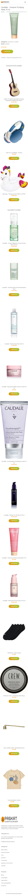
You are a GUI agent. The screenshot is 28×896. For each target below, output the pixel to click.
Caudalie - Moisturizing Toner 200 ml (14, 344)
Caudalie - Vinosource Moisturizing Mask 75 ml (14, 558)
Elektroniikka (4, 849)
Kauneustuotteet (5, 852)
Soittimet (3, 857)
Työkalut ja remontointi (7, 863)
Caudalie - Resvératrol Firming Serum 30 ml (14, 600)
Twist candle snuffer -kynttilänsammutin (14, 748)
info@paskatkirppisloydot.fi (8, 841)
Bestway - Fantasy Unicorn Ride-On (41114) (14, 194)
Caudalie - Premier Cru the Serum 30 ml (14, 515)
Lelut (2, 855)
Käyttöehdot (4, 880)
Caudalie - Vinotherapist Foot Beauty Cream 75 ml (14, 462)
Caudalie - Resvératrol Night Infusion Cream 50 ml (14, 387)
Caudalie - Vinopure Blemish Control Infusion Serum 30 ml (14, 243)
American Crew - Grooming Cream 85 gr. (14, 695)
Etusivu (3, 11)
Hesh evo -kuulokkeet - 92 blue (14, 152)
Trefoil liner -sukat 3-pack (14, 653)
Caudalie (16, 41)
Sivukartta (3, 885)
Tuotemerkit (10, 41)
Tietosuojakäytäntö (6, 883)
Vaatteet (3, 865)
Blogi (2, 875)
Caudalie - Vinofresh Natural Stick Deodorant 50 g (14, 288)
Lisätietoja (7, 51)
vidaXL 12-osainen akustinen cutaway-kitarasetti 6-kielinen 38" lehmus (14, 99)
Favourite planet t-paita (14, 800)
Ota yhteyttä (4, 877)
